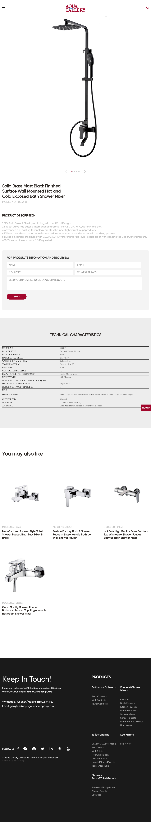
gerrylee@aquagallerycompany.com (32, 706)
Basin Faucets (127, 703)
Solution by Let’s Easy (13, 760)
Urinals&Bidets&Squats (103, 762)
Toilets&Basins (100, 734)
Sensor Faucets (128, 718)
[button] (85, 171)
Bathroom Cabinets (104, 687)
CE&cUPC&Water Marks (104, 743)
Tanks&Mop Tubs (100, 766)
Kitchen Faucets (128, 707)
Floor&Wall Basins (101, 754)
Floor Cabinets (99, 696)
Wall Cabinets (99, 700)
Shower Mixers (127, 714)
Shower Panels (99, 791)
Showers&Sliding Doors (103, 787)
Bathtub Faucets (129, 710)
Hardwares (126, 725)
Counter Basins (99, 758)
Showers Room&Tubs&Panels (104, 777)
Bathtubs (96, 794)
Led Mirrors (127, 734)
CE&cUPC (125, 699)
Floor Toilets (98, 747)
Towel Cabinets (100, 703)
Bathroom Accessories (131, 721)
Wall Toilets (97, 751)
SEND (16, 296)
